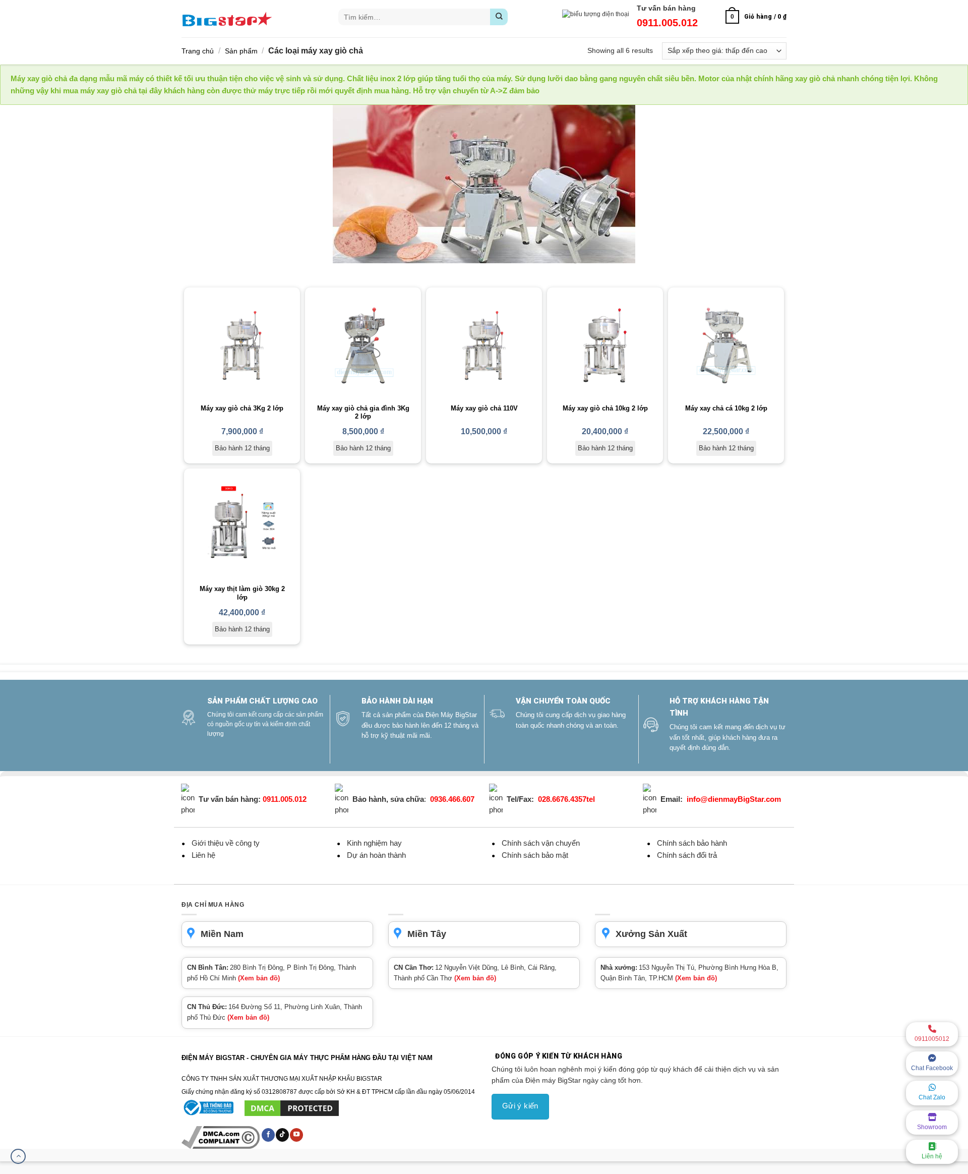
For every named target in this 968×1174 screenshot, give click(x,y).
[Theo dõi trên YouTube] (296, 1134)
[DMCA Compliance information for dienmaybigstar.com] (221, 1137)
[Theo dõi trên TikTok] (282, 1134)
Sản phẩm (241, 51)
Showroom (932, 1127)
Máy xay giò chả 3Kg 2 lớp (242, 408)
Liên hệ (932, 1156)
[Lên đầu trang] (18, 1156)
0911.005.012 (667, 22)
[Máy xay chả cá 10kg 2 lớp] (726, 345)
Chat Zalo (932, 1097)
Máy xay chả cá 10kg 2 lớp (726, 408)
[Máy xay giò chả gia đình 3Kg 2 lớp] (363, 345)
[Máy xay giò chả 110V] (484, 345)
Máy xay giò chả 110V (484, 408)
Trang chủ (198, 51)
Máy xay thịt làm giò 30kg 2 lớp (242, 593)
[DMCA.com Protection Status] (292, 1107)
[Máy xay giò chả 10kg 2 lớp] (605, 345)
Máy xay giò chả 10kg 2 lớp (605, 408)
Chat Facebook (932, 1068)
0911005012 (932, 1038)
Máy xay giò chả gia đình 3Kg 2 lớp (363, 412)
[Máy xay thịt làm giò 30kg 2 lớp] (242, 526)
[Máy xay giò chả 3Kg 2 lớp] (242, 345)
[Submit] (499, 17)
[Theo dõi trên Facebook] (268, 1134)
